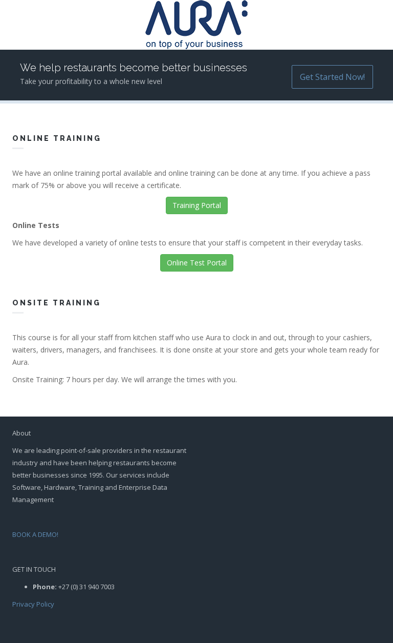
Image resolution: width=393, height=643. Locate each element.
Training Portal (196, 205)
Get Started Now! (332, 76)
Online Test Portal (197, 262)
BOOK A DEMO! (35, 534)
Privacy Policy (33, 604)
